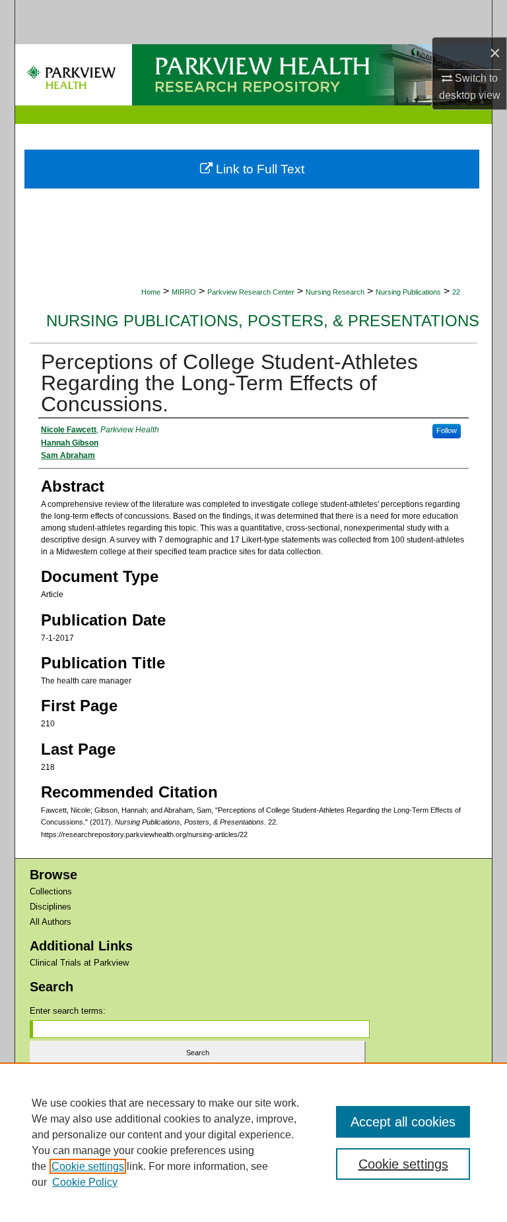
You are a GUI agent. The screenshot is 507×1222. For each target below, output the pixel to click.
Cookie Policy (85, 1182)
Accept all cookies (403, 1122)
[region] (253, 1142)
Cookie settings (87, 1166)
